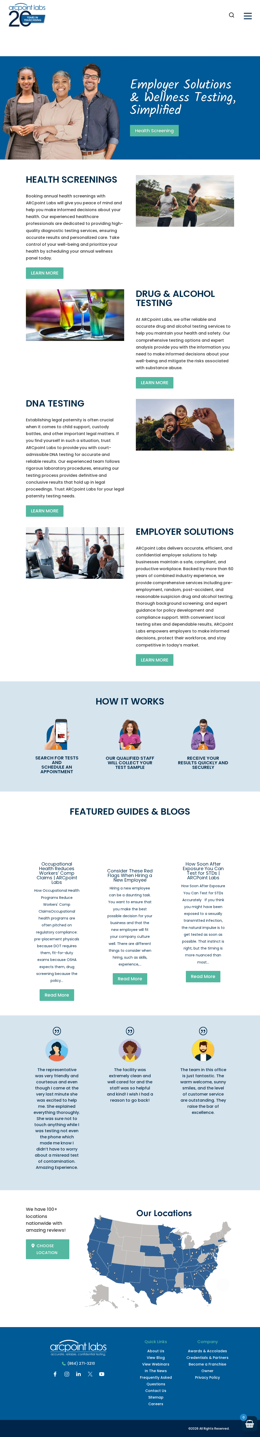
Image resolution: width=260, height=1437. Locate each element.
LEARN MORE (44, 273)
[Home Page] (27, 16)
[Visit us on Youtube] (102, 1375)
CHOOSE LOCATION (47, 1249)
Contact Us (155, 1390)
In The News (156, 1370)
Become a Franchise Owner (207, 1367)
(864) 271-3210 (81, 1363)
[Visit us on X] (90, 1375)
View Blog (156, 1357)
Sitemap (156, 1397)
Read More (57, 995)
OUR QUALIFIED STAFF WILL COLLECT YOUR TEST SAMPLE (130, 762)
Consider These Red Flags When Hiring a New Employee (130, 875)
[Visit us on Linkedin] (78, 1375)
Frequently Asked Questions (156, 1381)
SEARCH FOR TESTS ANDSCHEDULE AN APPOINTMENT (56, 765)
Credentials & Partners (207, 1357)
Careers (155, 1403)
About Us (155, 1351)
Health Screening (154, 130)
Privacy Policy (207, 1377)
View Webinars (155, 1364)
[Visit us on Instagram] (67, 1375)
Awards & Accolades (207, 1351)
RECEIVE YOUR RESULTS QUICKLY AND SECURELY (203, 762)
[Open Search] (232, 15)
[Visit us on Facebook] (55, 1375)
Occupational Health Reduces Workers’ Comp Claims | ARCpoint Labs (57, 873)
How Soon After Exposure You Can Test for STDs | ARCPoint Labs (203, 871)
